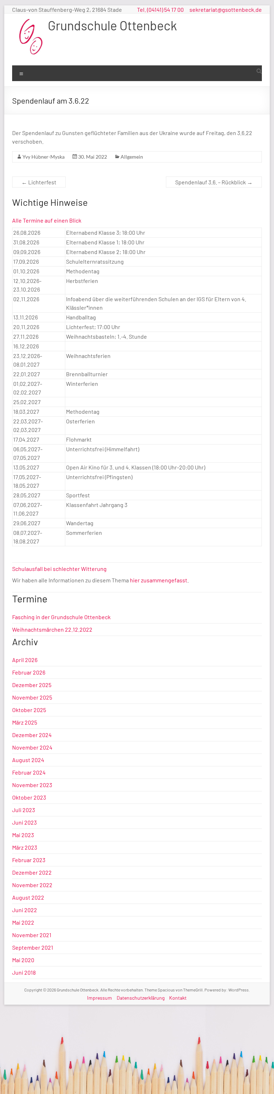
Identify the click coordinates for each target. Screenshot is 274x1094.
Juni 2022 (24, 909)
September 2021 (32, 947)
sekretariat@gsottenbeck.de (225, 9)
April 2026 (24, 659)
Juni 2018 (24, 972)
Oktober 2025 (29, 709)
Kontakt (178, 998)
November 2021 (31, 934)
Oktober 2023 (29, 797)
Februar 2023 (28, 859)
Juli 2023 (23, 809)
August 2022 (28, 897)
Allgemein (132, 157)
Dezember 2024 (32, 734)
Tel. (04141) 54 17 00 (160, 9)
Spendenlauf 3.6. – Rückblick (214, 182)
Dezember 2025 (31, 684)
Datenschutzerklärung (140, 998)
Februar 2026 (28, 672)
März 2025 (24, 722)
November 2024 (32, 747)
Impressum (99, 998)
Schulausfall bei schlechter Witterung (59, 568)
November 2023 (32, 784)
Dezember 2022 (32, 872)
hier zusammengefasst (158, 580)
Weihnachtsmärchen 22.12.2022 (52, 629)
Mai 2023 (23, 834)
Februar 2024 (29, 772)
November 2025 (32, 697)
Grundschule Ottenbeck (112, 25)
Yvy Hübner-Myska (43, 157)
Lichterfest (38, 182)
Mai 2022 (23, 922)
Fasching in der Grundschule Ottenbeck (61, 616)
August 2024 (28, 759)
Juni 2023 (24, 822)
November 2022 (32, 884)
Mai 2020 (23, 959)
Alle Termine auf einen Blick (46, 220)
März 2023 (24, 847)
